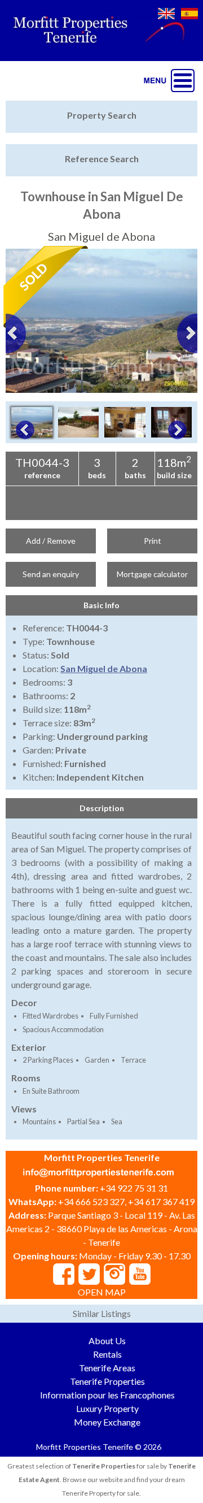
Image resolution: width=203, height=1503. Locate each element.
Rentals (107, 1354)
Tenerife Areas (107, 1367)
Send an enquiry (51, 574)
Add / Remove (51, 540)
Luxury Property (107, 1408)
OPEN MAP (102, 1292)
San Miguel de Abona (103, 668)
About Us (107, 1340)
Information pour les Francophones (107, 1394)
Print (152, 540)
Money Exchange (107, 1422)
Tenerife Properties (107, 1381)
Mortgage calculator (152, 574)
